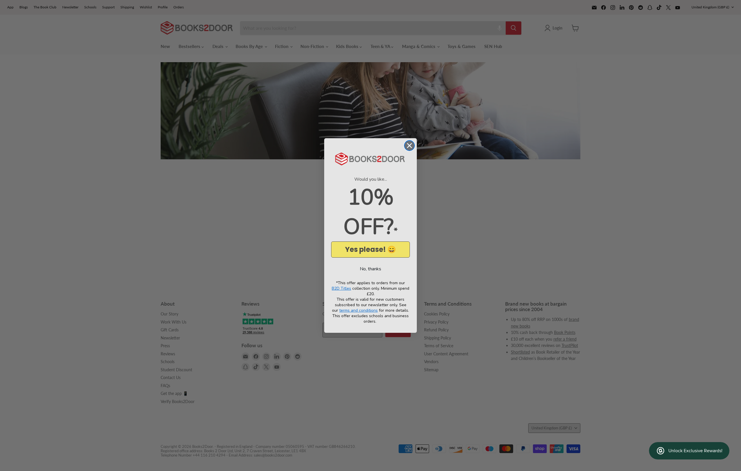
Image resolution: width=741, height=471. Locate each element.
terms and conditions (358, 310)
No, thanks (370, 269)
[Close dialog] (409, 146)
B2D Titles (341, 288)
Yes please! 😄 (370, 249)
